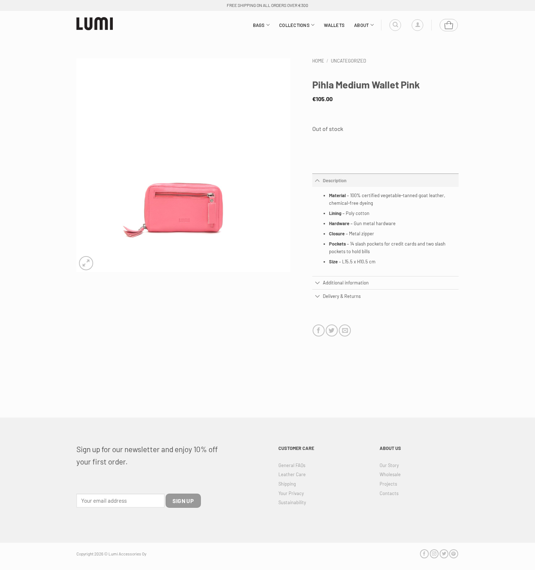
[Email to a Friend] (345, 330)
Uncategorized (348, 61)
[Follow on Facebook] (424, 553)
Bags (259, 25)
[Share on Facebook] (319, 330)
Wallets (334, 25)
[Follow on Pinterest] (453, 553)
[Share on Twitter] (332, 330)
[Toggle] (317, 180)
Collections (294, 25)
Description (334, 180)
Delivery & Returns (342, 296)
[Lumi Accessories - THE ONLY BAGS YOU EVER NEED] (94, 24)
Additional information (346, 283)
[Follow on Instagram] (434, 553)
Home (318, 61)
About (361, 25)
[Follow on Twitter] (444, 553)
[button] (417, 25)
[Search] (395, 25)
